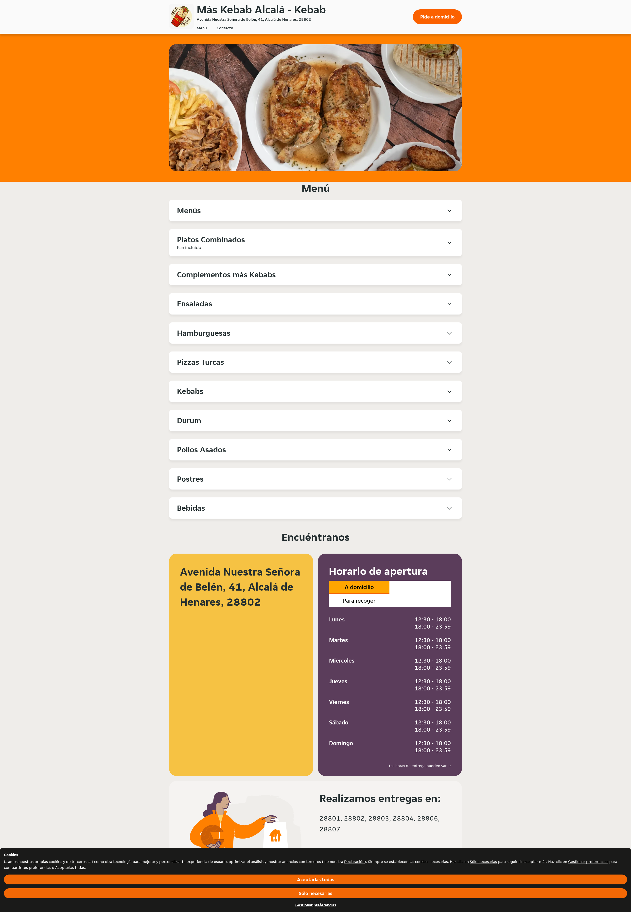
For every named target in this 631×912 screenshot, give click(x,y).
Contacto (225, 28)
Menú (202, 28)
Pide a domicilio (437, 17)
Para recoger (359, 600)
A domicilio (359, 587)
